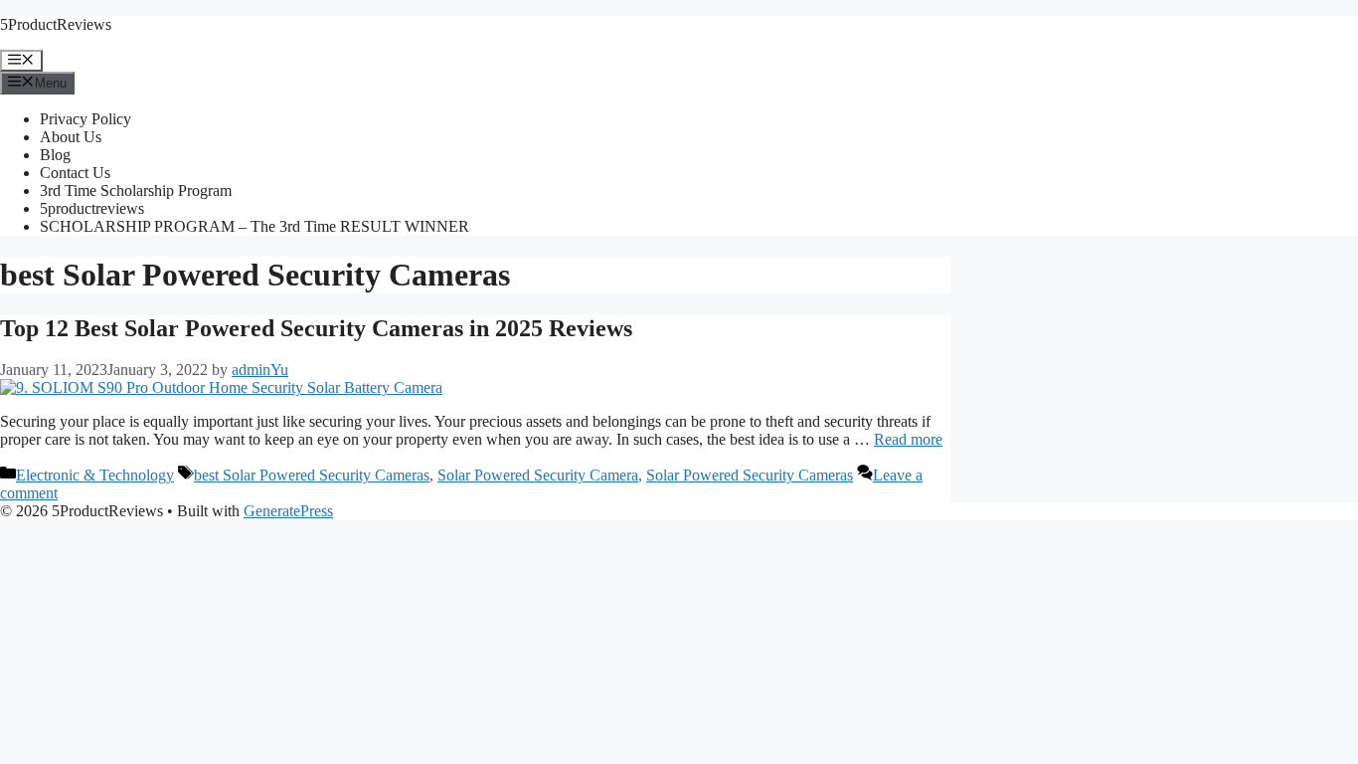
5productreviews (92, 208)
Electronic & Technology (95, 475)
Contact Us (75, 172)
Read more (908, 439)
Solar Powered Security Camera (537, 475)
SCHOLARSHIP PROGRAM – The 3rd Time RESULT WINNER (254, 226)
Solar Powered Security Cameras (749, 475)
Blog (55, 154)
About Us (70, 136)
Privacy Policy (85, 118)
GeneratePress (288, 510)
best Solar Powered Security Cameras (311, 475)
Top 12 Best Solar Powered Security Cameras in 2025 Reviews (316, 328)
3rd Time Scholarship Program (136, 190)
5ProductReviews (55, 24)
